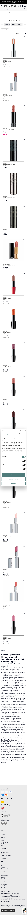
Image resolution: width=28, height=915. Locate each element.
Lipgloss (13, 24)
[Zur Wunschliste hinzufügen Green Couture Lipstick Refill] (24, 105)
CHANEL (5, 741)
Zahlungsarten (4, 875)
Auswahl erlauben (13, 479)
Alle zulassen (13, 474)
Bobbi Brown (10, 741)
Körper (2, 839)
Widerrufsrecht (4, 868)
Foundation (3, 706)
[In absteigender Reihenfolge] (25, 33)
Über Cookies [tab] (22, 434)
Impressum (3, 867)
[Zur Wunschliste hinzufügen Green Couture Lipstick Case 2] (24, 206)
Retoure (3, 877)
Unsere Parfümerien (6, 855)
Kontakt (3, 878)
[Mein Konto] (23, 6)
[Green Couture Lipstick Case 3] (13, 187)
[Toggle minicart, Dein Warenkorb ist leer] (25, 6)
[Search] (24, 9)
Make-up (3, 836)
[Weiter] (25, 25)
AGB (2, 865)
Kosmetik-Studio (5, 852)
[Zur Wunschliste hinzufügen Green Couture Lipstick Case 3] (24, 173)
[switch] (24, 461)
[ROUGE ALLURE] (13, 254)
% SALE (2, 845)
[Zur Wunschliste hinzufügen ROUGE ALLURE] (24, 239)
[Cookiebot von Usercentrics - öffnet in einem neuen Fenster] (20, 430)
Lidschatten (12, 704)
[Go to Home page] (10, 6)
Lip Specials (7, 24)
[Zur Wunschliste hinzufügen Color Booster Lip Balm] (24, 71)
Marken (3, 832)
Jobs (2, 857)
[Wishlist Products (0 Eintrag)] (20, 6)
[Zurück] (2, 25)
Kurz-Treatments (5, 853)
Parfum (3, 834)
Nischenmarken (4, 842)
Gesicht (3, 837)
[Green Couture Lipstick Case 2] (13, 221)
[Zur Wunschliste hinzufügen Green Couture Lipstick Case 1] (24, 140)
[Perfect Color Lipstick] (13, 288)
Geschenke (3, 843)
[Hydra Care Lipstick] (13, 51)
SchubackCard (4, 887)
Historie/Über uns (5, 850)
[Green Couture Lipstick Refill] (13, 120)
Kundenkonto (4, 884)
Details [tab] (13, 434)
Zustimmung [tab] (5, 434)
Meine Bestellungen (5, 885)
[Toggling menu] (2, 6)
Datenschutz (4, 864)
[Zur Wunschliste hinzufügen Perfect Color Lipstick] (24, 274)
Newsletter (3, 858)
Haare (2, 840)
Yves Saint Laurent (20, 741)
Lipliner (18, 24)
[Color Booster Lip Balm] (13, 85)
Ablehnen (13, 483)
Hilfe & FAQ (3, 874)
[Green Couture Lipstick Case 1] (13, 154)
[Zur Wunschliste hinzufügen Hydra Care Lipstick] (24, 37)
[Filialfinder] (18, 6)
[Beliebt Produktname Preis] (19, 33)
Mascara (18, 703)
